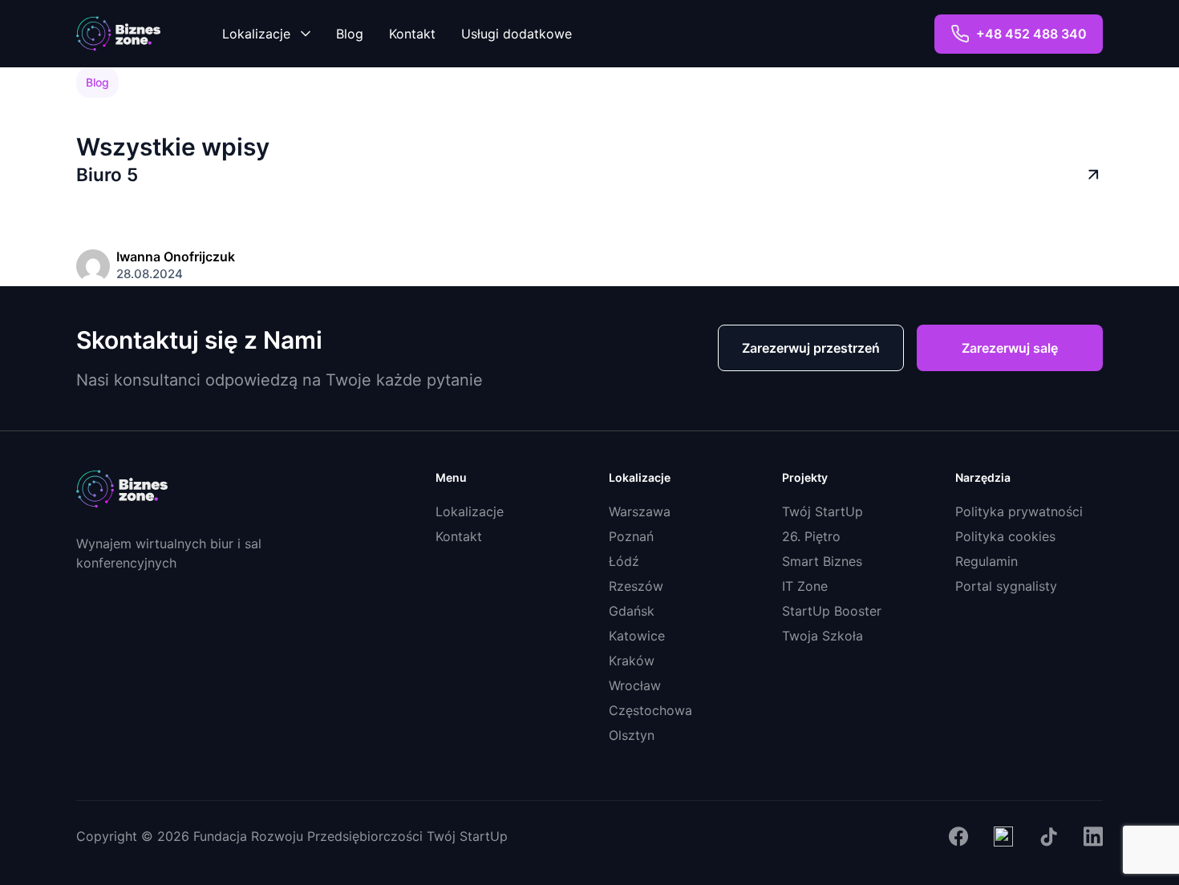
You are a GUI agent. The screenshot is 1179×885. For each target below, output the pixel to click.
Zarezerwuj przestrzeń (811, 348)
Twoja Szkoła (822, 636)
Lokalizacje (256, 34)
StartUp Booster (831, 611)
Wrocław (635, 685)
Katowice (637, 636)
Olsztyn (631, 735)
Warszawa (640, 511)
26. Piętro (811, 536)
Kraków (631, 661)
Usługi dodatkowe (516, 34)
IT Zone (805, 586)
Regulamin (986, 561)
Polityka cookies (1005, 536)
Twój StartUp (822, 511)
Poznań (631, 536)
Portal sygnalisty (1006, 586)
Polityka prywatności (1019, 511)
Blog (349, 34)
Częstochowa (650, 710)
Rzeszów (636, 586)
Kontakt (412, 34)
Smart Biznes (822, 561)
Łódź (624, 561)
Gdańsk (631, 611)
